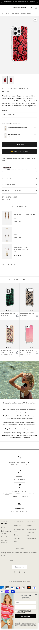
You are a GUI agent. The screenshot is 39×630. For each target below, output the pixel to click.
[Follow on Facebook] (14, 572)
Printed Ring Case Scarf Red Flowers (7, 351)
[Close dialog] (36, 594)
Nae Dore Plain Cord (22, 232)
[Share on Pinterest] (14, 264)
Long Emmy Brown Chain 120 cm (24, 215)
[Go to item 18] (11, 80)
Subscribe (19, 567)
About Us (17, 526)
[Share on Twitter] (11, 264)
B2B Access (18, 542)
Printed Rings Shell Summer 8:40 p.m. (26, 351)
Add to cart (19, 144)
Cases (29, 526)
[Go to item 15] (5, 80)
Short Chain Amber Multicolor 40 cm (21, 248)
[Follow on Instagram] (19, 572)
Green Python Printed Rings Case (8, 314)
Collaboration (31, 538)
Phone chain (31, 529)
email (7, 494)
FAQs (3, 527)
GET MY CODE (25, 616)
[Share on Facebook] (8, 264)
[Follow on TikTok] (25, 572)
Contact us (5, 537)
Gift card (17, 538)
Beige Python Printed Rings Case (27, 314)
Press (16, 535)
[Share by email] (17, 264)
